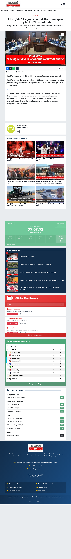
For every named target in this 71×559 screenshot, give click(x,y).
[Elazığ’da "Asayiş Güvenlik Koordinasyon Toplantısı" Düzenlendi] (35, 48)
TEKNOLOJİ (19, 10)
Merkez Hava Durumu (15, 484)
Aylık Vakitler (11, 244)
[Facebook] (29, 475)
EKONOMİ (28, 10)
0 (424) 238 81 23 (37, 465)
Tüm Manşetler (42, 487)
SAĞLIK (36, 10)
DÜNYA (48, 497)
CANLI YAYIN (52, 10)
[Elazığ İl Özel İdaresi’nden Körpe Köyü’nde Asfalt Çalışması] (21, 194)
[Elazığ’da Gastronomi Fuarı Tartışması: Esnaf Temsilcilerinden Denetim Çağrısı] (50, 172)
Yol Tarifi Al (23, 314)
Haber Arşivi (41, 490)
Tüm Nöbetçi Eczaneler (36, 335)
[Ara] (61, 4)
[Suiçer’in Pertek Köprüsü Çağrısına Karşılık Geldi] (50, 194)
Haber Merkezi (11, 72)
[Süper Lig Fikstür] (63, 390)
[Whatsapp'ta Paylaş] (13, 68)
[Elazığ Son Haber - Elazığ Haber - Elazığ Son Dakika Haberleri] (13, 4)
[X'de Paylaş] (10, 68)
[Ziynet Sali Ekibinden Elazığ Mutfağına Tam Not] (21, 172)
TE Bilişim (39, 502)
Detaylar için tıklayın (35, 384)
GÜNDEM (4, 10)
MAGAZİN (61, 497)
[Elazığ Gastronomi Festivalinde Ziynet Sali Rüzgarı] (21, 149)
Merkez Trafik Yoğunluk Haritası (47, 484)
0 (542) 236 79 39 (13, 314)
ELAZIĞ (42, 497)
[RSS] (41, 475)
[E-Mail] (18, 131)
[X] (32, 475)
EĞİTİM (43, 10)
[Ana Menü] (64, 4)
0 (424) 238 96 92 (13, 323)
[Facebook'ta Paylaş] (7, 68)
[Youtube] (38, 475)
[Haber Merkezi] (11, 129)
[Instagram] (35, 475)
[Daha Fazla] (17, 68)
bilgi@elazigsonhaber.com (36, 469)
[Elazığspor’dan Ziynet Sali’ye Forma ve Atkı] (50, 149)
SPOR (12, 10)
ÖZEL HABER (54, 497)
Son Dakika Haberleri (14, 490)
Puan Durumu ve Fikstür (15, 487)
